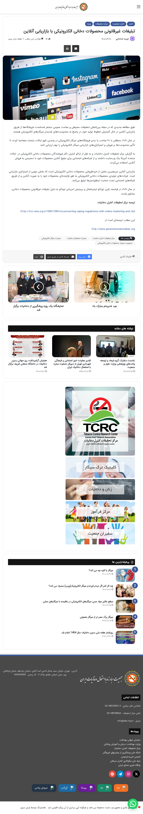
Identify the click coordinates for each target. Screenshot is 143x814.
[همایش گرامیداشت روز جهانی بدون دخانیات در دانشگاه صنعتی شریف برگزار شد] (27, 346)
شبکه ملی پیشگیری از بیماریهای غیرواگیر (121, 752)
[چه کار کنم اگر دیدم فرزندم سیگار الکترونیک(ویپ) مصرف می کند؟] (125, 590)
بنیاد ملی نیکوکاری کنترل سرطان (125, 761)
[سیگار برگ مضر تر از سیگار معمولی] (125, 621)
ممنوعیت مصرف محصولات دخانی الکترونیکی (115, 243)
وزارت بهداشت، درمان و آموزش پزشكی (122, 744)
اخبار (131, 24)
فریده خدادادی (122, 39)
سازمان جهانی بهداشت (129, 740)
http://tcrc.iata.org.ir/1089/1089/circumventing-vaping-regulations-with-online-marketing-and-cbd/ (77, 211)
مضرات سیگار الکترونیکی (51, 238)
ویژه (89, 24)
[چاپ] (67, 48)
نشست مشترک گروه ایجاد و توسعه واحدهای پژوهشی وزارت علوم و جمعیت (117, 364)
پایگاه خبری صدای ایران (129, 765)
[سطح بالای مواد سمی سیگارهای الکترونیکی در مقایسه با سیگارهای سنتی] (125, 606)
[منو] (138, 8)
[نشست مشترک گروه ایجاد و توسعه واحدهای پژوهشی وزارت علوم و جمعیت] (115, 346)
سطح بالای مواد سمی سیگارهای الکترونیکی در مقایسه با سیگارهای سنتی (78, 601)
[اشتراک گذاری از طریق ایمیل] (75, 48)
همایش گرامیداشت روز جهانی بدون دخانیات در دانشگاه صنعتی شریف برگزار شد (27, 364)
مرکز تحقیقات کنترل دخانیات (104, 238)
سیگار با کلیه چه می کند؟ (101, 570)
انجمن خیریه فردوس (130, 757)
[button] (133, 804)
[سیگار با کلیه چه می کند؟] (125, 575)
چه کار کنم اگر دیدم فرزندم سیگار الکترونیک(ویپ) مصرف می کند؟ (81, 586)
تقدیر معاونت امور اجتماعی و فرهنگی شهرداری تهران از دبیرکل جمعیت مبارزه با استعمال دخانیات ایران (72, 364)
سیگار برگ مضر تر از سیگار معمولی (96, 617)
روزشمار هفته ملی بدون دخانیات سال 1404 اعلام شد (87, 633)
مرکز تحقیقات (101, 24)
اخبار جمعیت (118, 24)
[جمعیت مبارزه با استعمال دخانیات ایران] (71, 6)
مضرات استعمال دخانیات (76, 238)
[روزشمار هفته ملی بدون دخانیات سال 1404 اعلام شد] (125, 637)
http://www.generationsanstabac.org (113, 229)
